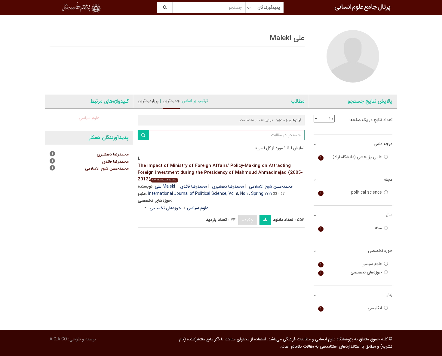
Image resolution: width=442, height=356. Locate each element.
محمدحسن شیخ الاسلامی (107, 168)
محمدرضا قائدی (193, 186)
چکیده (247, 220)
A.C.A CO (58, 339)
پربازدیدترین (148, 101)
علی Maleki (165, 186)
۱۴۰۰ (351, 228)
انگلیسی (351, 308)
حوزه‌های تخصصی (165, 208)
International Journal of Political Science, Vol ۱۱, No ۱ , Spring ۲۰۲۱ (210, 193)
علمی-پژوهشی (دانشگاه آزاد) (351, 157)
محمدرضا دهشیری (228, 186)
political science (351, 192)
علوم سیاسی (89, 118)
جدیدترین (171, 101)
